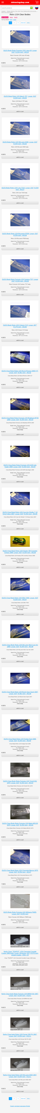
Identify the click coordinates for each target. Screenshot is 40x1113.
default (7, 19)
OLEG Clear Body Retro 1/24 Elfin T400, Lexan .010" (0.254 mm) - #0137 (20, 598)
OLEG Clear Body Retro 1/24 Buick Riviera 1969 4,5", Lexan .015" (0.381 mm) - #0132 (20, 372)
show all (23, 22)
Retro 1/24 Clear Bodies (7, 12)
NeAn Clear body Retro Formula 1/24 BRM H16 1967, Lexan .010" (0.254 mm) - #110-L (20, 994)
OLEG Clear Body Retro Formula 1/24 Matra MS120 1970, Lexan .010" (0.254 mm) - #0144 (20, 824)
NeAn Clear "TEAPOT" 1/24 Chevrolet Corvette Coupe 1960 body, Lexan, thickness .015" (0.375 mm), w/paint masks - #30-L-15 (20, 953)
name (14, 19)
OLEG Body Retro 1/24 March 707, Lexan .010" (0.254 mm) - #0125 (20, 97)
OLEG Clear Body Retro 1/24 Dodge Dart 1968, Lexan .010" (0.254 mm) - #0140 (20, 740)
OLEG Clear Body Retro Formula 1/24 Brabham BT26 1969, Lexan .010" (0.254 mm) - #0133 (20, 419)
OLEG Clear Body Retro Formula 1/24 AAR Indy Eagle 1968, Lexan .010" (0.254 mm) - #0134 (20, 466)
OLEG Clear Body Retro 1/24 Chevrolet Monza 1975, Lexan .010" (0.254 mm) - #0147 (20, 871)
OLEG (15, 17)
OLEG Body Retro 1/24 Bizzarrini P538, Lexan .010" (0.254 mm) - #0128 (20, 234)
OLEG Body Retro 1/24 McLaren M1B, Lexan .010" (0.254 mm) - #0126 (20, 143)
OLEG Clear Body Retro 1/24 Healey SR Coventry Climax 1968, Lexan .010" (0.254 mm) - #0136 (20, 551)
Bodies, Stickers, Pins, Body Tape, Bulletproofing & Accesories (21, 11)
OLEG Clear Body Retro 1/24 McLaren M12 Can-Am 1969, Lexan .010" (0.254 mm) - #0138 (20, 646)
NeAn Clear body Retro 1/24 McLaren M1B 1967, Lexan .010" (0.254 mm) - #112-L (20, 1076)
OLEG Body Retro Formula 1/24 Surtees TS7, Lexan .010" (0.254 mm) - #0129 (20, 280)
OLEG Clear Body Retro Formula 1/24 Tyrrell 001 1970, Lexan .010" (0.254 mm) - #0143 (20, 782)
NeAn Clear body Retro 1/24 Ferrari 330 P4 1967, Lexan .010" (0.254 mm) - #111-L (20, 1035)
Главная (3, 11)
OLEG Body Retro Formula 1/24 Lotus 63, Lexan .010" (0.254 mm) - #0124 (20, 51)
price (11, 19)
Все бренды (5, 17)
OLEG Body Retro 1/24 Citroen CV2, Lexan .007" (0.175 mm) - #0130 (20, 326)
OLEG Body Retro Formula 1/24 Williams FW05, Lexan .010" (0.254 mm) (20, 913)
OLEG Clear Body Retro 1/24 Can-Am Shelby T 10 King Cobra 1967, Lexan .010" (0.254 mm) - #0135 (20, 513)
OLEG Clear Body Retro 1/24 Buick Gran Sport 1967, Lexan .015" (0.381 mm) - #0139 (20, 693)
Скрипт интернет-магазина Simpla (20, 1106)
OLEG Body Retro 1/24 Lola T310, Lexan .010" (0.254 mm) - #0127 (20, 188)
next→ (28, 22)
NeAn (11, 17)
